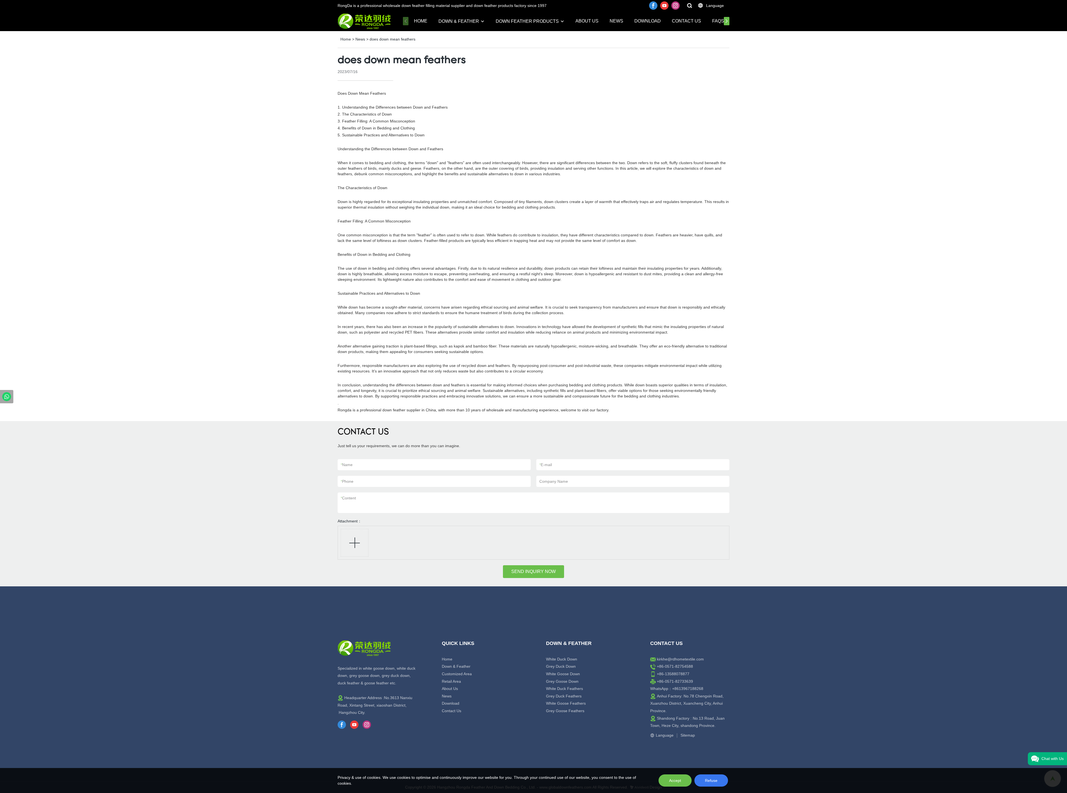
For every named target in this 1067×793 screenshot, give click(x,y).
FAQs (718, 21)
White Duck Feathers (564, 688)
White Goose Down (563, 674)
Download (647, 21)
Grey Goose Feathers (565, 711)
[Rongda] (6, 396)
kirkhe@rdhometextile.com (680, 659)
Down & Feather (458, 21)
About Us (587, 21)
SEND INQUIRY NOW (533, 571)
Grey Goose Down (562, 681)
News (616, 21)
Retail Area (451, 681)
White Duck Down (561, 659)
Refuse (711, 780)
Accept (675, 780)
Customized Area (457, 674)
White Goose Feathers (566, 703)
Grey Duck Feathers (564, 696)
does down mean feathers (392, 39)
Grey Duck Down (561, 666)
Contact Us (686, 21)
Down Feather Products (527, 21)
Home (420, 21)
